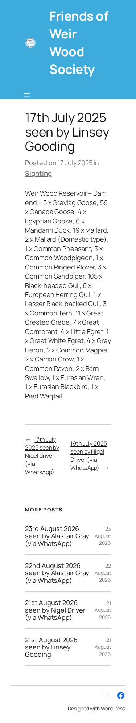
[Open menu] (26, 95)
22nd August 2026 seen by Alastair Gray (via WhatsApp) (57, 573)
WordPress (113, 708)
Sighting (38, 173)
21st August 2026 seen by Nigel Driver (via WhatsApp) (55, 610)
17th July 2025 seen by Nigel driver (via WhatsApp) (42, 455)
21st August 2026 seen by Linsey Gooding (51, 647)
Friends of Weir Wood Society (78, 42)
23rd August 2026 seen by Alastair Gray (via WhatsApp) (57, 536)
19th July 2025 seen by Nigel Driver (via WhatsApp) (88, 455)
